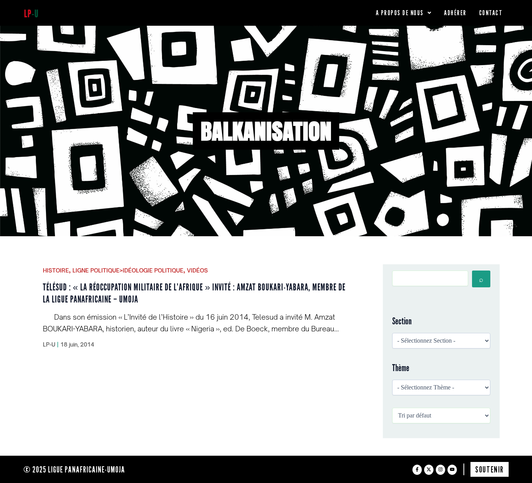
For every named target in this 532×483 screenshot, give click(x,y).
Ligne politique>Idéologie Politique (127, 270)
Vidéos (197, 270)
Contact (491, 13)
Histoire (56, 270)
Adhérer (455, 13)
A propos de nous (400, 13)
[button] (404, 13)
